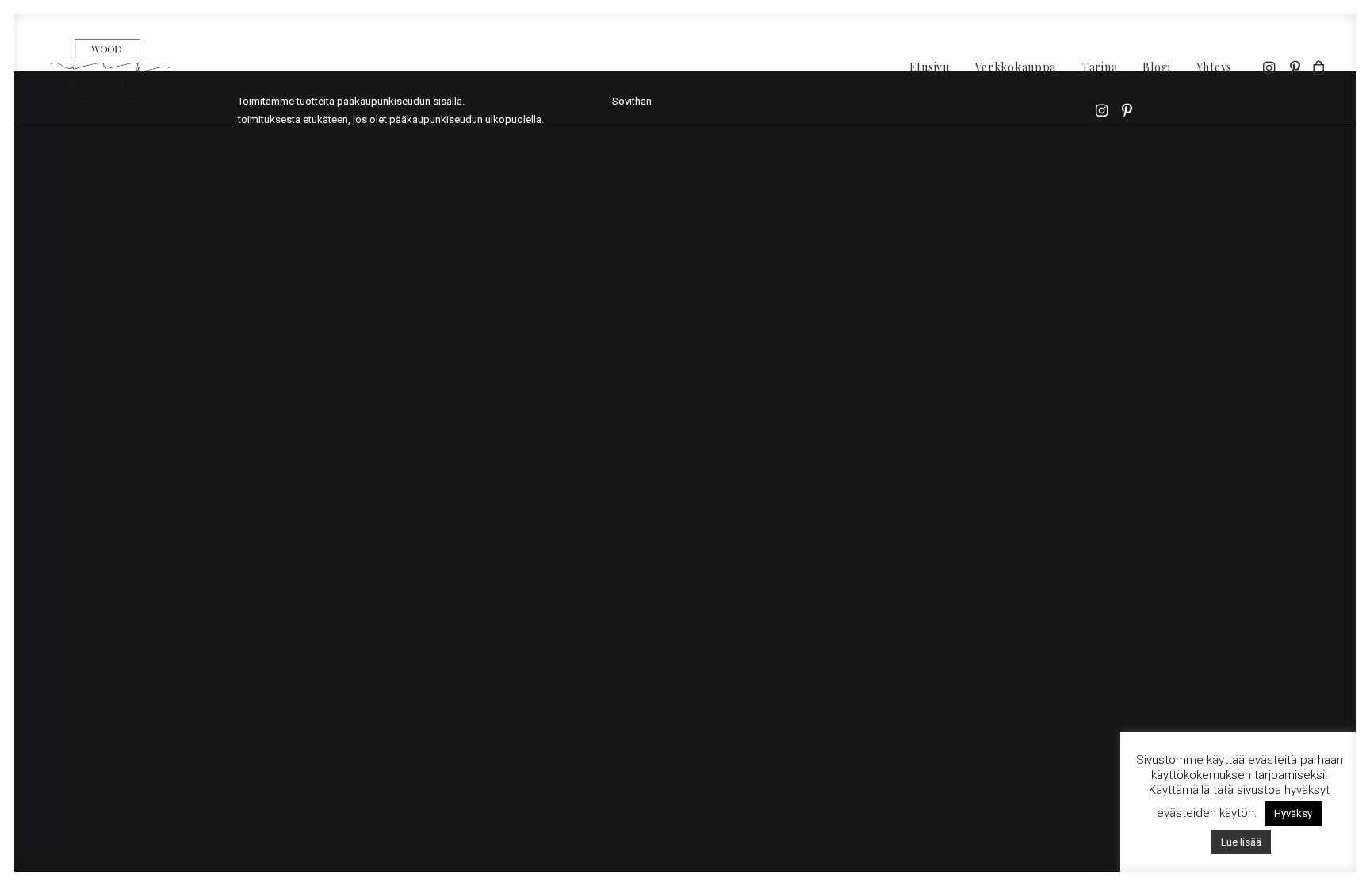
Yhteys (1214, 67)
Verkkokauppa (1015, 67)
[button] (1270, 67)
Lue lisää (1241, 842)
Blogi (1156, 67)
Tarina (1099, 67)
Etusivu (929, 67)
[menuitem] (929, 67)
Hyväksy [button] (1293, 813)
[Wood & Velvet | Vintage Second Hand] (111, 67)
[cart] (1316, 67)
